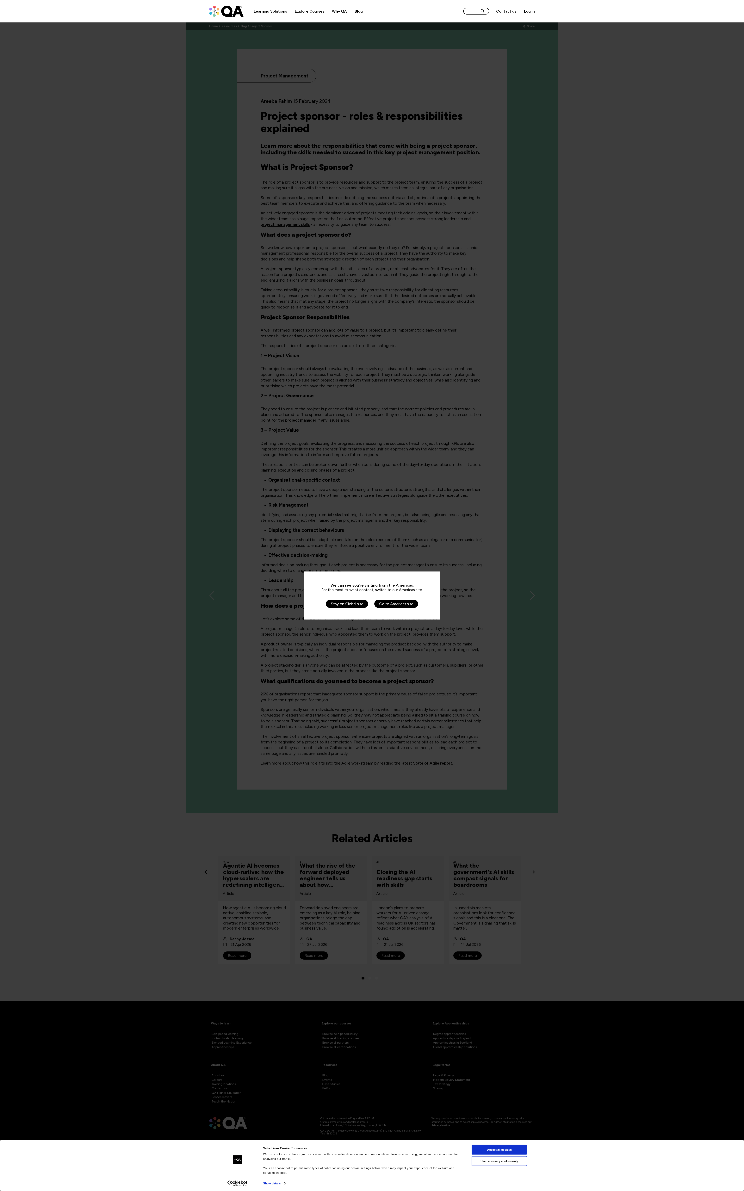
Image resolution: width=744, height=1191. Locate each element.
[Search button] (482, 11)
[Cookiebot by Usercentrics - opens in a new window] (237, 1183)
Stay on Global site (347, 604)
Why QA (339, 11)
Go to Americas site (396, 604)
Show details (272, 1183)
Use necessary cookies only (499, 1161)
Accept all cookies (499, 1149)
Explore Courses (309, 11)
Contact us (506, 11)
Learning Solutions (270, 11)
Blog (359, 11)
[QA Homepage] (226, 11)
